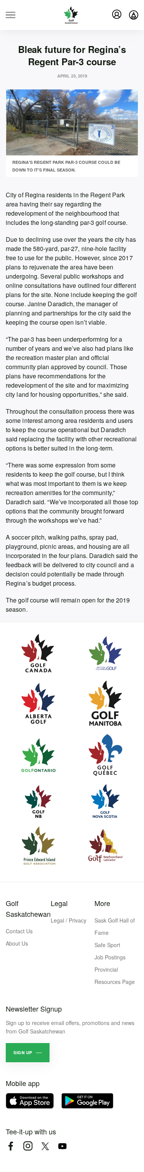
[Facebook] (10, 1146)
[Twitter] (45, 1146)
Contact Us (19, 931)
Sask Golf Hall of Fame (114, 926)
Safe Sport (107, 945)
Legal (59, 903)
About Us (17, 943)
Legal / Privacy (68, 920)
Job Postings (110, 957)
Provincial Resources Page (114, 975)
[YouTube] (62, 1146)
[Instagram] (28, 1146)
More (102, 903)
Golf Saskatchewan (28, 908)
